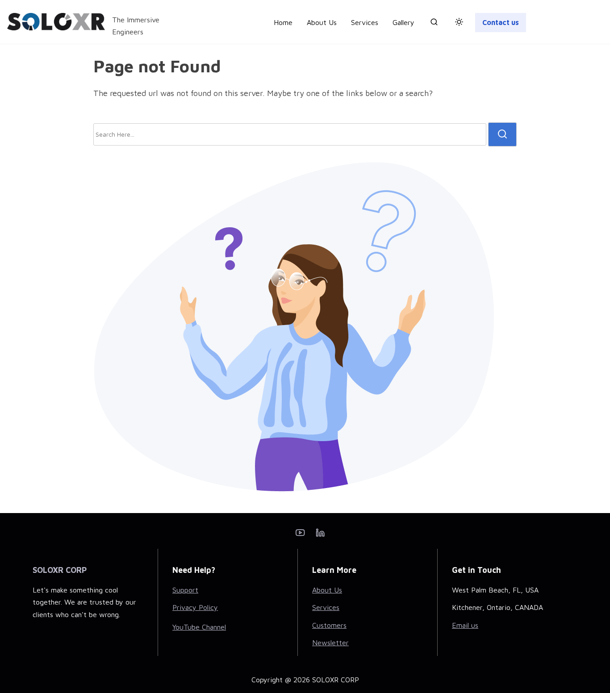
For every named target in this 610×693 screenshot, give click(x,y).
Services (325, 607)
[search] (434, 24)
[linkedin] (320, 535)
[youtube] (300, 535)
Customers (329, 625)
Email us (465, 625)
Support (185, 590)
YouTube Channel (199, 627)
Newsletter (330, 643)
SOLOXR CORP (60, 570)
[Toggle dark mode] (457, 23)
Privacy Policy (195, 607)
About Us (327, 590)
